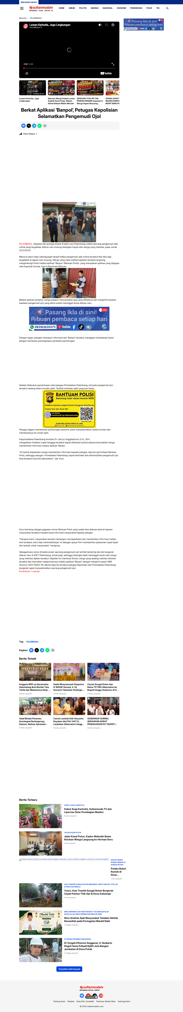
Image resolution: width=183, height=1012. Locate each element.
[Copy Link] (45, 126)
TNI (157, 8)
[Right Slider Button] (119, 92)
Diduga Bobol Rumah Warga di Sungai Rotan (118, 862)
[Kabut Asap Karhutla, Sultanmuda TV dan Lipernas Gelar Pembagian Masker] (40, 816)
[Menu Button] (22, 8)
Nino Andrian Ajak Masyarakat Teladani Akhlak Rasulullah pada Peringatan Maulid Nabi (91, 919)
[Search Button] (167, 8)
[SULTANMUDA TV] (41, 8)
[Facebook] (23, 126)
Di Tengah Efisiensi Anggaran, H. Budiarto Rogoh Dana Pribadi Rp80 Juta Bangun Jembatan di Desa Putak (88, 946)
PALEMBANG (32, 642)
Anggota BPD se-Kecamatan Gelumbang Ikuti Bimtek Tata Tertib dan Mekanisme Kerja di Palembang (34, 687)
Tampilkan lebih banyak (69, 969)
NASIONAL (108, 8)
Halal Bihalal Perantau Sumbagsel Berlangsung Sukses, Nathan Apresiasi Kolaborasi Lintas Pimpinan (33, 721)
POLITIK (83, 8)
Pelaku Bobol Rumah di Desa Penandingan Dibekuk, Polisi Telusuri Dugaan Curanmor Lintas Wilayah (118, 871)
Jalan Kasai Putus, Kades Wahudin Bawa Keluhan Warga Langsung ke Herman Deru (88, 838)
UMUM (72, 8)
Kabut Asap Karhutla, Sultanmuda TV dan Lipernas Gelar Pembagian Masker (88, 811)
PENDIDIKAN (136, 8)
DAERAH (94, 8)
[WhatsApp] (39, 126)
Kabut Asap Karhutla (74, 805)
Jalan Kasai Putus (72, 833)
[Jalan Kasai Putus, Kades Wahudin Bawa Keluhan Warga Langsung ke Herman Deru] (40, 843)
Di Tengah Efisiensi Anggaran (77, 939)
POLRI (149, 8)
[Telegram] (34, 126)
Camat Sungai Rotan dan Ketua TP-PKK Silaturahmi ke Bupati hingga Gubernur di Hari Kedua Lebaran (103, 687)
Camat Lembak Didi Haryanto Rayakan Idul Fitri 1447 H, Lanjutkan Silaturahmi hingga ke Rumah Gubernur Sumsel (68, 721)
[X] (29, 126)
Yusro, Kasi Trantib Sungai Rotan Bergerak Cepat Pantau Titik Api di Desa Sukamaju (88, 892)
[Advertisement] (69, 170)
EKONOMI (121, 8)
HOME (61, 8)
